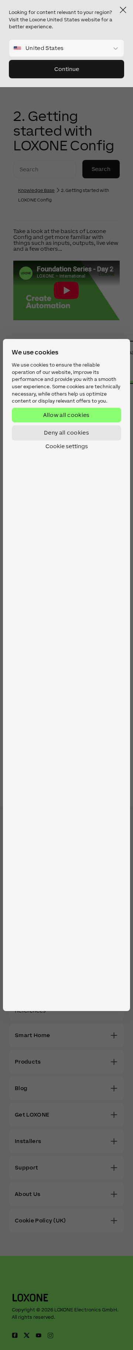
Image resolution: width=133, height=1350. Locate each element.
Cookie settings (66, 446)
